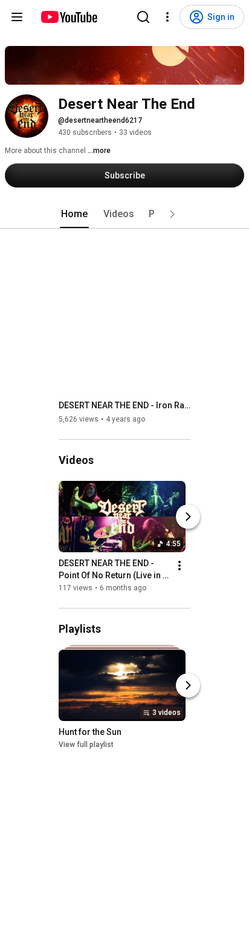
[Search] (143, 17)
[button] (172, 214)
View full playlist (86, 744)
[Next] (188, 516)
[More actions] (179, 565)
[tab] (74, 214)
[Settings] (167, 17)
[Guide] (17, 17)
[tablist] (124, 214)
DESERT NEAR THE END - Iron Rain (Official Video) (125, 405)
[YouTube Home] (68, 17)
